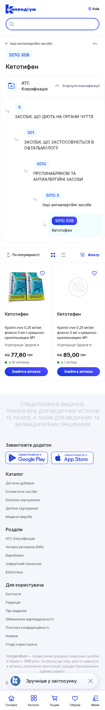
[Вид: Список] (63, 254)
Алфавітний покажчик (24, 564)
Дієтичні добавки (20, 483)
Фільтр (93, 255)
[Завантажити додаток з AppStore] (72, 458)
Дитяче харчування (22, 508)
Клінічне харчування (23, 500)
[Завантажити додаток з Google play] (27, 458)
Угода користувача (21, 644)
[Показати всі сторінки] (94, 43)
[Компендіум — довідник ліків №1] (21, 8)
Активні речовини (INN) (25, 547)
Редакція (13, 602)
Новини (12, 636)
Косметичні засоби (21, 491)
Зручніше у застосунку (51, 681)
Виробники (15, 555)
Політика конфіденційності (27, 627)
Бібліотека (14, 572)
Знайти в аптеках (26, 371)
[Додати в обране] (42, 273)
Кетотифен (17, 314)
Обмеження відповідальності (30, 619)
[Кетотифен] (26, 287)
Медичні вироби (19, 517)
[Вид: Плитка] (52, 254)
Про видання (16, 611)
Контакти (13, 594)
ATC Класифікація (20, 538)
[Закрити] (90, 680)
